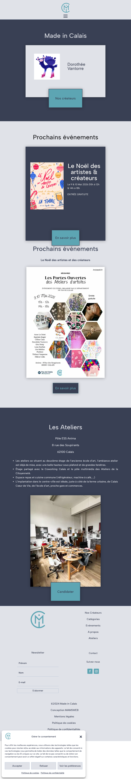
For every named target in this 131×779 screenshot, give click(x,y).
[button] (80, 736)
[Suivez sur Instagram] (96, 671)
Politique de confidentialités (64, 729)
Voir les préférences (70, 765)
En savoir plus (65, 238)
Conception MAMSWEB (65, 710)
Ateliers (93, 638)
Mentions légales (64, 716)
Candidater (65, 592)
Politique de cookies (30, 773)
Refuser (44, 765)
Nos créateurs (65, 98)
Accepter (17, 765)
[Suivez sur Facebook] (89, 671)
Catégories (93, 619)
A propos (93, 631)
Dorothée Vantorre (76, 65)
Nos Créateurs (93, 612)
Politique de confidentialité (52, 773)
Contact (93, 653)
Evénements (93, 625)
